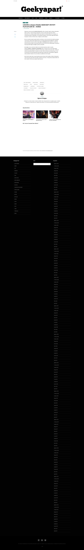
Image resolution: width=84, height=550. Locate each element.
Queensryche (26, 86)
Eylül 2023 (55, 246)
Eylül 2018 (55, 388)
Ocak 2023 (56, 265)
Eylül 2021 (55, 303)
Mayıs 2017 (56, 426)
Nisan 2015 (56, 485)
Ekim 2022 (55, 272)
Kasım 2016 (56, 440)
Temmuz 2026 (56, 165)
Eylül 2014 (55, 502)
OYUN (46, 18)
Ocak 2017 (56, 436)
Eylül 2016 (55, 445)
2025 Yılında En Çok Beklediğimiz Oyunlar (28, 120)
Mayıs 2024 (56, 227)
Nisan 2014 (56, 514)
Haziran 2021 (56, 310)
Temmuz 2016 (56, 450)
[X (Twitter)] (42, 540)
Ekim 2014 (55, 500)
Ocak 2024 (56, 237)
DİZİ (36, 18)
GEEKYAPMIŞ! (16, 182)
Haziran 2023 (56, 253)
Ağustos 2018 (56, 391)
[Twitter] (15, 37)
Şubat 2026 (56, 177)
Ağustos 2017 (56, 419)
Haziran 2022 (56, 282)
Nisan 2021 (56, 315)
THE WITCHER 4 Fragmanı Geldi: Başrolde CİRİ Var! (41, 120)
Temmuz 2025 (56, 194)
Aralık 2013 (56, 523)
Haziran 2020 (56, 338)
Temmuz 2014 (56, 507)
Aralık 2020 (56, 324)
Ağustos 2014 (56, 504)
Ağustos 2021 (56, 305)
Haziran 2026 (56, 168)
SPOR (15, 206)
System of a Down (40, 86)
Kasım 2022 (56, 270)
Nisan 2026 (56, 173)
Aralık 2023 (56, 239)
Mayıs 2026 (56, 170)
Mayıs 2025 (56, 199)
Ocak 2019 (56, 379)
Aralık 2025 (56, 182)
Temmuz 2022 (56, 279)
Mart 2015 (55, 488)
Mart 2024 (55, 232)
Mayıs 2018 (56, 398)
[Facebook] (15, 34)
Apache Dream (35, 82)
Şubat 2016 (56, 462)
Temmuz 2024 (56, 222)
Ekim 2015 (55, 471)
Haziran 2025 (56, 196)
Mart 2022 (55, 289)
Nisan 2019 (56, 372)
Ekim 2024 (55, 215)
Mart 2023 (55, 260)
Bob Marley (42, 82)
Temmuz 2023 (56, 251)
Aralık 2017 (56, 410)
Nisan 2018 (56, 400)
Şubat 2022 (56, 291)
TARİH (15, 208)
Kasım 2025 (56, 184)
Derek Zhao (26, 84)
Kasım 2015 (56, 469)
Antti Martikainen (27, 82)
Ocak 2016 (56, 464)
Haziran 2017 (56, 424)
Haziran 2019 (56, 367)
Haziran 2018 (56, 395)
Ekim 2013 (55, 528)
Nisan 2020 (56, 343)
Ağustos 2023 (56, 248)
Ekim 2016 (55, 443)
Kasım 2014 (56, 497)
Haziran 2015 (56, 481)
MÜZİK (15, 199)
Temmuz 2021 (56, 308)
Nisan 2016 (56, 457)
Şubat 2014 (56, 519)
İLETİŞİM (63, 18)
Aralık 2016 (56, 438)
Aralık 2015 (56, 466)
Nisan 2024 (56, 229)
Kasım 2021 (56, 298)
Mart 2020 (55, 346)
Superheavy (33, 86)
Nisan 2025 (56, 201)
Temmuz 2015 (56, 478)
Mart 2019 (55, 374)
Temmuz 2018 (56, 393)
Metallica (36, 84)
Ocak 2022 (56, 293)
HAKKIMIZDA (21, 18)
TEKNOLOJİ (16, 210)
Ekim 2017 (55, 414)
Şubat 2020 (56, 348)
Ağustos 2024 (56, 220)
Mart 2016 (55, 459)
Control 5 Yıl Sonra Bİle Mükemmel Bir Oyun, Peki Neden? (55, 120)
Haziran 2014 (56, 509)
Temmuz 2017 (56, 421)
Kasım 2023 (56, 241)
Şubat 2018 (56, 405)
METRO (24, 22)
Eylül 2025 (55, 189)
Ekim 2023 (55, 244)
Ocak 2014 (56, 521)
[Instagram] (45, 540)
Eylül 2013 (55, 530)
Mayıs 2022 (56, 284)
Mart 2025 (55, 203)
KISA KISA (16, 184)
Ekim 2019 (55, 357)
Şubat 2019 (56, 376)
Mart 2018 (55, 402)
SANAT (15, 203)
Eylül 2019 (55, 360)
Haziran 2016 (56, 452)
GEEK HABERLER (27, 18)
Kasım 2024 (56, 213)
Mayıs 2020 (56, 341)
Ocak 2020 (56, 350)
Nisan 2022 (56, 286)
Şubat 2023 (56, 263)
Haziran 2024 (56, 225)
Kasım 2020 (56, 327)
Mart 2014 (55, 516)
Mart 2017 (55, 431)
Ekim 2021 (55, 301)
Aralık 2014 (56, 495)
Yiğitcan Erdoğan (26, 28)
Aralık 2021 (56, 296)
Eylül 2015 (55, 474)
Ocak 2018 (56, 407)
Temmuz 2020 (56, 336)
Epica (31, 84)
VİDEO (15, 213)
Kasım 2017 (56, 412)
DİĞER (15, 165)
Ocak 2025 (56, 208)
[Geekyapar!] (42, 9)
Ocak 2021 (56, 322)
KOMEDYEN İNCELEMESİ (18, 187)
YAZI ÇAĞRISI (57, 18)
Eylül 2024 (55, 218)
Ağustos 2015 (56, 476)
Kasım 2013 (56, 526)
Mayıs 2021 (56, 312)
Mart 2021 (55, 317)
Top (42, 546)
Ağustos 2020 (56, 334)
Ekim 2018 (55, 386)
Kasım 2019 (56, 355)
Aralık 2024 (56, 210)
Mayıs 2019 (56, 369)
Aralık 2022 (56, 267)
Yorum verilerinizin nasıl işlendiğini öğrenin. (46, 150)
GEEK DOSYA (41, 18)
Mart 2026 (55, 175)
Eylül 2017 (55, 417)
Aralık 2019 (56, 353)
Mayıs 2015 (56, 483)
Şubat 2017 (56, 433)
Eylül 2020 (55, 331)
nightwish (42, 84)
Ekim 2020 (55, 329)
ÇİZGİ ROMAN (16, 163)
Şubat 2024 (56, 234)
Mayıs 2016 (56, 455)
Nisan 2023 (56, 258)
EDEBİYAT (50, 18)
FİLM (32, 18)
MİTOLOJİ (16, 196)
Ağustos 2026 (56, 163)
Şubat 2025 (56, 206)
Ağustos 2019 (56, 362)
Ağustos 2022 (56, 277)
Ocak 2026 (56, 180)
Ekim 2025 (55, 187)
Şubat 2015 (56, 490)
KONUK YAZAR (16, 189)
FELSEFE (15, 173)
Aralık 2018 (56, 381)
